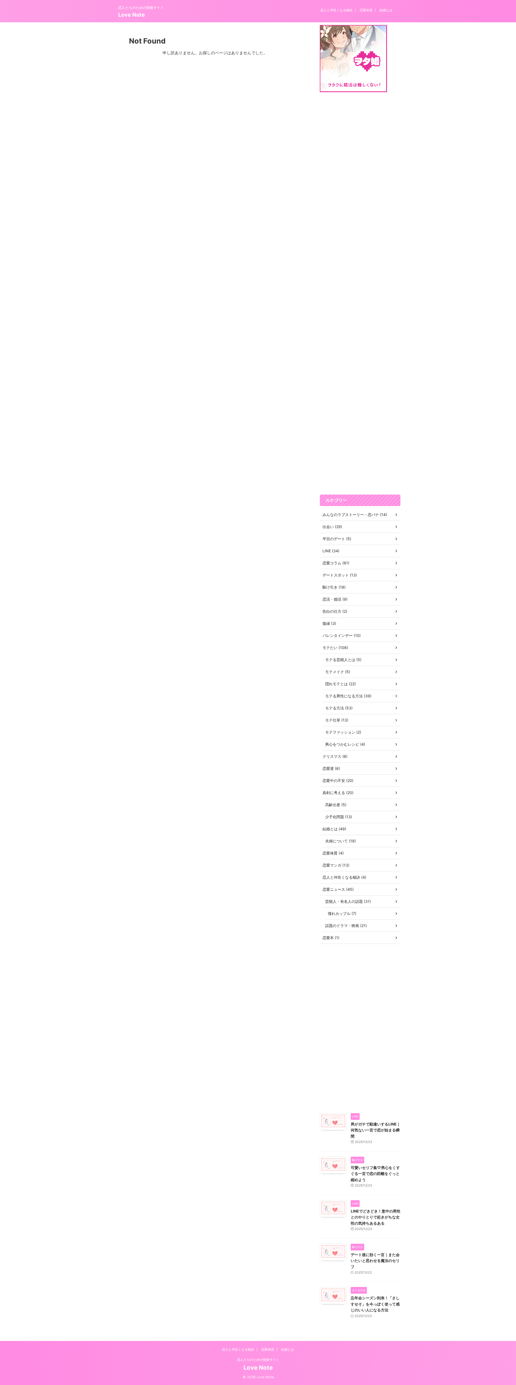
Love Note (131, 15)
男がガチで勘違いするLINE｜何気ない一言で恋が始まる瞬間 (375, 1130)
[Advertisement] (360, 293)
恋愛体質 (366, 10)
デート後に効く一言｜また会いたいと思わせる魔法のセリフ (375, 1260)
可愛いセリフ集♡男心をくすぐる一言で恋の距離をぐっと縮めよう (375, 1173)
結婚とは (385, 10)
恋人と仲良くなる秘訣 (336, 10)
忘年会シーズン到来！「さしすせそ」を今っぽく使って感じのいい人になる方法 (375, 1304)
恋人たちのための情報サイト (258, 1360)
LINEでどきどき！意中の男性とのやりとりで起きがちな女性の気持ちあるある (375, 1217)
